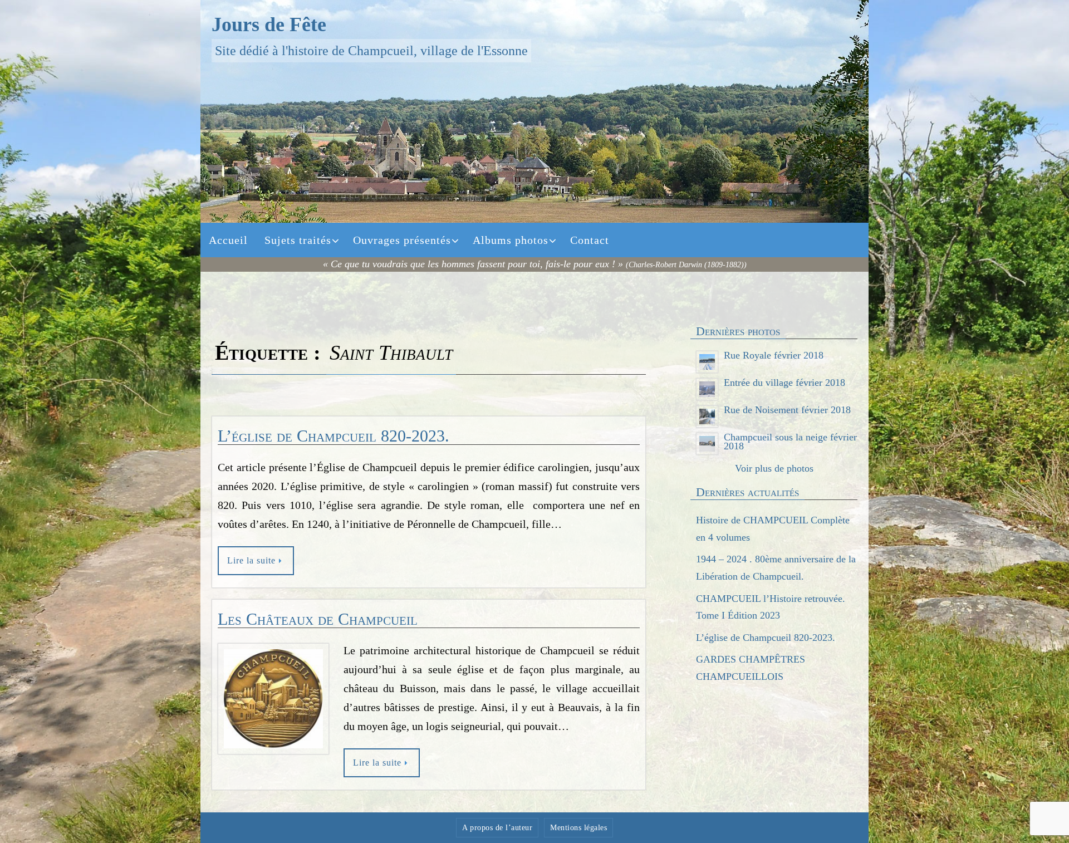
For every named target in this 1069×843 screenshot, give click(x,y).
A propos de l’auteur (497, 828)
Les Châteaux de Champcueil (318, 619)
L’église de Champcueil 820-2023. (333, 436)
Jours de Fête (269, 24)
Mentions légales (578, 828)
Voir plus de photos (774, 468)
